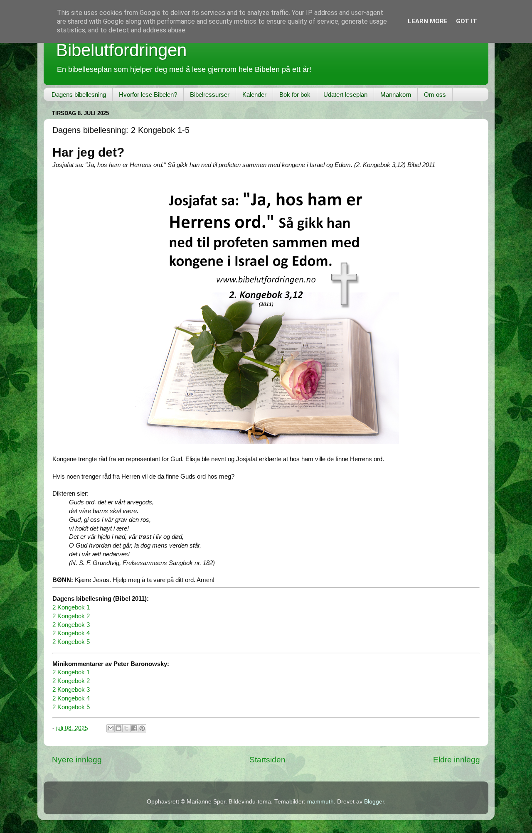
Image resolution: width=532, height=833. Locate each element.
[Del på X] (126, 728)
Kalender (254, 94)
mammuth (320, 802)
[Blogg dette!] (118, 728)
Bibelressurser (209, 94)
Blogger (374, 802)
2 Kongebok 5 (71, 642)
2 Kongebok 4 (71, 633)
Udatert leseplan (345, 94)
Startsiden (267, 759)
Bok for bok (294, 94)
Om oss (435, 94)
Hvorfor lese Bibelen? (148, 94)
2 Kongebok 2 (71, 616)
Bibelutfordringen (121, 50)
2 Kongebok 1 (71, 607)
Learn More (428, 21)
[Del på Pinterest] (142, 728)
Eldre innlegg (456, 759)
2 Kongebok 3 (71, 625)
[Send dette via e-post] (110, 728)
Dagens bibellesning (79, 94)
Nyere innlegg (77, 759)
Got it (466, 21)
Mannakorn (395, 94)
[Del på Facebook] (134, 728)
